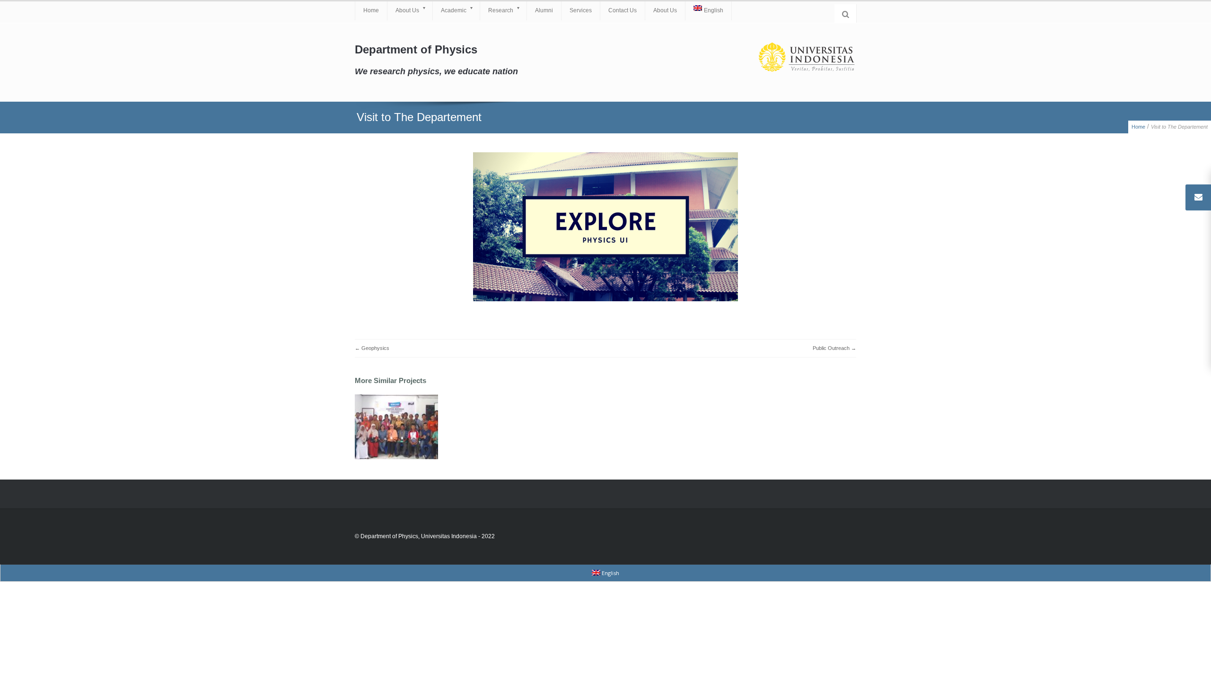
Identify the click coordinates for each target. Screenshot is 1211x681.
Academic (453, 10)
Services (581, 10)
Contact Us (622, 10)
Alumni (544, 10)
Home (371, 10)
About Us (407, 10)
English (713, 10)
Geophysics (375, 348)
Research (500, 10)
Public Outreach (831, 348)
